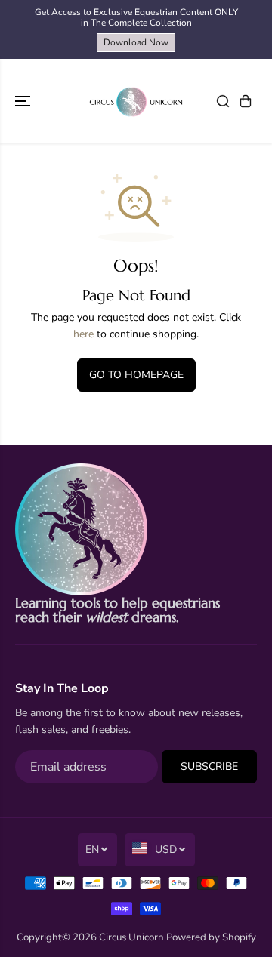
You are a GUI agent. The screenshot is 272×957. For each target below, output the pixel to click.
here (83, 334)
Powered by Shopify (211, 937)
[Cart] (245, 101)
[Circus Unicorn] (136, 101)
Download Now (136, 42)
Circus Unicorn (131, 937)
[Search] (223, 101)
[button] (24, 101)
